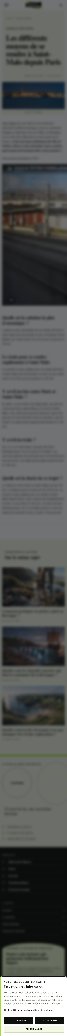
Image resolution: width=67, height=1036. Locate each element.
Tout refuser (18, 1020)
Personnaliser (34, 1029)
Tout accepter (49, 1020)
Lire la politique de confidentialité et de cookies (28, 1010)
